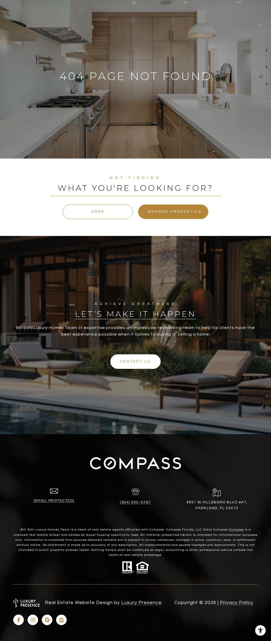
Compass (236, 529)
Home (98, 211)
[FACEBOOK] (18, 620)
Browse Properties (175, 211)
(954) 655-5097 (135, 502)
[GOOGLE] (47, 620)
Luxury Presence (141, 602)
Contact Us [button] (135, 361)
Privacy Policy (236, 602)
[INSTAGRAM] (33, 620)
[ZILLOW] (61, 620)
